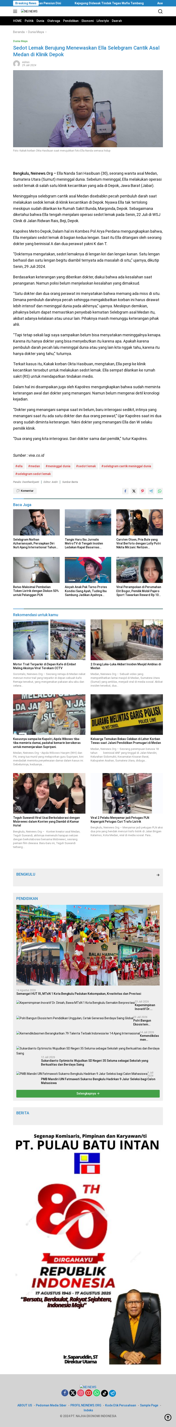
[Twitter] (72, 1393)
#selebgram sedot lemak (33, 474)
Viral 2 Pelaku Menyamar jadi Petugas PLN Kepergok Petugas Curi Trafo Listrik (120, 819)
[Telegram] (112, 1393)
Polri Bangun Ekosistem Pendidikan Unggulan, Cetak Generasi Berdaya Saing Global (145, 1022)
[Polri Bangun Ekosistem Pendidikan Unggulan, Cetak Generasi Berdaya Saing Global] (74, 1018)
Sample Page (149, 1405)
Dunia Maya (20, 41)
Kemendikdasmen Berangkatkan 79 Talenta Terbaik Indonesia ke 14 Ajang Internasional (149, 1038)
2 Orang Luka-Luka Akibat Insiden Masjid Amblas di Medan (126, 666)
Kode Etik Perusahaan (120, 1405)
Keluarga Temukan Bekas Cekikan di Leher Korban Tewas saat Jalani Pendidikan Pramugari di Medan (126, 741)
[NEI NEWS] (29, 11)
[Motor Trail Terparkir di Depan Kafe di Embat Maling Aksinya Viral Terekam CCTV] (49, 639)
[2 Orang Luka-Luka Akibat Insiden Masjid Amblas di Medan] (127, 639)
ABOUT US (24, 1405)
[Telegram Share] (151, 491)
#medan (34, 466)
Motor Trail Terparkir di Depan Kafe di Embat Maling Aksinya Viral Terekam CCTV (44, 666)
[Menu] (16, 11)
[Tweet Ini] (134, 491)
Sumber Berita (70, 482)
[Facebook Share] (125, 491)
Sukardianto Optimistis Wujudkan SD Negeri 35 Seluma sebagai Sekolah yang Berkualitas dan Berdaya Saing (94, 1062)
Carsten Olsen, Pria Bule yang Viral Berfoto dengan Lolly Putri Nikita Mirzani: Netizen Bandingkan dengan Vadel (138, 543)
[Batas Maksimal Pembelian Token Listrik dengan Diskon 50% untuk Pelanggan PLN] (36, 570)
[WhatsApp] (96, 1393)
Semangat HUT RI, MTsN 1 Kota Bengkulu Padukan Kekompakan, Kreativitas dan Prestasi (78, 993)
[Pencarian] (160, 11)
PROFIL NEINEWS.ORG (85, 1405)
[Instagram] (80, 1393)
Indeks (88, 1410)
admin (25, 62)
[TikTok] (104, 1393)
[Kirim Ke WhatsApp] (159, 491)
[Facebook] (64, 1393)
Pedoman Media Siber (51, 1405)
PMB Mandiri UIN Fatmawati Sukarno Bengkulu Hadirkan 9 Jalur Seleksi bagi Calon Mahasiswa (98, 1081)
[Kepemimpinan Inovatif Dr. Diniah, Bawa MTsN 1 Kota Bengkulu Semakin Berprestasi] (75, 1002)
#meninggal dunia (58, 466)
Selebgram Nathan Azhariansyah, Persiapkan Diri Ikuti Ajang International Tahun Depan (34, 543)
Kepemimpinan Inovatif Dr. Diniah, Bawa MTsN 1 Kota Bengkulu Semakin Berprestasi (145, 1007)
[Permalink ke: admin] (16, 63)
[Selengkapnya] (158, 875)
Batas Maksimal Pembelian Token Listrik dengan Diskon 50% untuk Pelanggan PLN (36, 590)
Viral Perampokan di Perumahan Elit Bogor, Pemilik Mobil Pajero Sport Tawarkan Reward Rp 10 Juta (138, 591)
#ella (19, 466)
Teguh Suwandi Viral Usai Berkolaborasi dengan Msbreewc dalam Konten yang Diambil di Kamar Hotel (46, 821)
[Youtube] (88, 1393)
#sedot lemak (86, 466)
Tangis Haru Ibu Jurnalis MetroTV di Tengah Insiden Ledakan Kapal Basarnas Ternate (84, 543)
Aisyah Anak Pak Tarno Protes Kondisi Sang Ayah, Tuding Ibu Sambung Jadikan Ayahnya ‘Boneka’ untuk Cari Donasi (86, 591)
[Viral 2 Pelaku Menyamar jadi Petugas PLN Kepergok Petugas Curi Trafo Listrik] (127, 793)
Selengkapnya (86, 1093)
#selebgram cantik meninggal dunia (126, 466)
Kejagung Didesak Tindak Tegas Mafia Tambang (70, 3)
